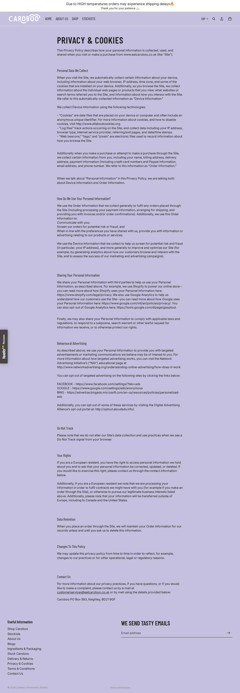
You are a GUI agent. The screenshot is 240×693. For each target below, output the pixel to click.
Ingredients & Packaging (24, 649)
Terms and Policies (120, 687)
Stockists (14, 634)
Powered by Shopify (37, 687)
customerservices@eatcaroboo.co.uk (83, 592)
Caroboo (20, 687)
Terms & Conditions (21, 668)
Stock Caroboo (18, 653)
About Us (14, 639)
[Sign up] (228, 633)
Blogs (11, 643)
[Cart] (230, 19)
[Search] (214, 19)
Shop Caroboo (18, 629)
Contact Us (15, 673)
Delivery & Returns (20, 659)
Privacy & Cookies (20, 663)
